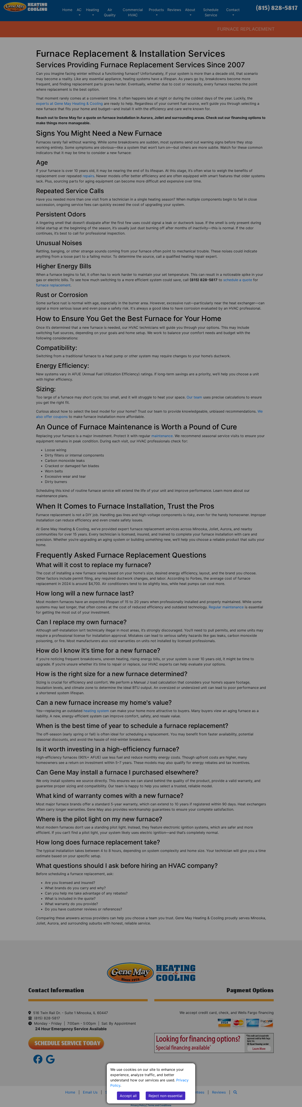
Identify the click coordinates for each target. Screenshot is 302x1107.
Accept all (128, 1096)
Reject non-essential (165, 1096)
